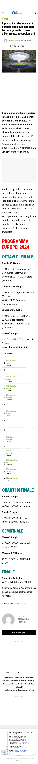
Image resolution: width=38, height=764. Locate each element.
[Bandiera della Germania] (12, 379)
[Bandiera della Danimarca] (12, 388)
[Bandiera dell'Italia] (12, 478)
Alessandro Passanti (15, 40)
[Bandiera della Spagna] (12, 363)
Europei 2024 (21, 604)
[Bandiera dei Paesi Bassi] (12, 462)
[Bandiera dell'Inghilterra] (12, 453)
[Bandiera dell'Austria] (12, 439)
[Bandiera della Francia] (12, 413)
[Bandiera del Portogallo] (12, 397)
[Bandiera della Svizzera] (12, 471)
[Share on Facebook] (11, 46)
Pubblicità (7, 746)
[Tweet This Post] (15, 46)
